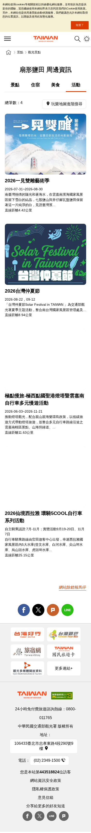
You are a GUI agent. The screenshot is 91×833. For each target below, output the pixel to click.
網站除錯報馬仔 (72, 587)
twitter (38, 610)
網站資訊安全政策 (45, 780)
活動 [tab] (76, 84)
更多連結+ (64, 668)
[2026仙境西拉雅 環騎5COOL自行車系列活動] (45, 476)
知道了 (80, 25)
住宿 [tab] (35, 84)
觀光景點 (34, 52)
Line (52, 816)
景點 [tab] (15, 84)
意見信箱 (45, 797)
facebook (24, 610)
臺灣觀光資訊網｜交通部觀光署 (45, 39)
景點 (20, 52)
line (67, 610)
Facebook (27, 816)
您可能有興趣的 (87, 39)
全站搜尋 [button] (77, 39)
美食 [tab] (55, 84)
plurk (64, 816)
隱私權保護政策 (45, 789)
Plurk (53, 610)
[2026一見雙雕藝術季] (45, 144)
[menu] (7, 39)
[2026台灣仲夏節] (45, 254)
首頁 (8, 52)
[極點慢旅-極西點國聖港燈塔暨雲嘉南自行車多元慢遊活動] (45, 359)
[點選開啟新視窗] (27, 634)
